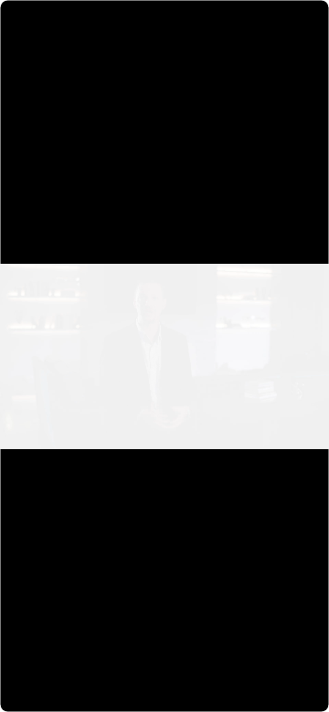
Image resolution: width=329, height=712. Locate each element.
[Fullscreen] (309, 694)
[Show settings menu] (272, 694)
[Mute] (236, 694)
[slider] (145, 694)
